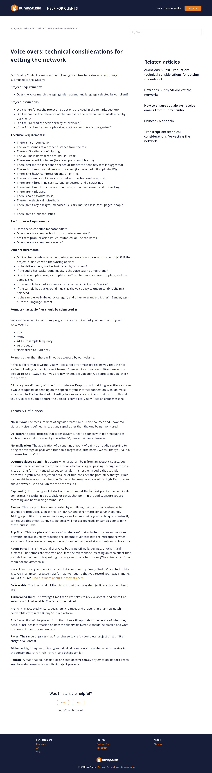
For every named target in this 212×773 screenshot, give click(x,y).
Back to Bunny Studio (169, 8)
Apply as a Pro (103, 744)
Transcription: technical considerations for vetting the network (167, 136)
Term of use (113, 767)
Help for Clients (62, 8)
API (37, 748)
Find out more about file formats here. (58, 578)
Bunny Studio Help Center (23, 28)
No (78, 702)
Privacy (101, 767)
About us (158, 744)
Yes (63, 702)
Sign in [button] (193, 8)
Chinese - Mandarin (159, 121)
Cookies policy (128, 767)
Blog (38, 751)
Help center (41, 744)
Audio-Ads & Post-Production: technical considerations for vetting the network (171, 74)
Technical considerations (67, 28)
